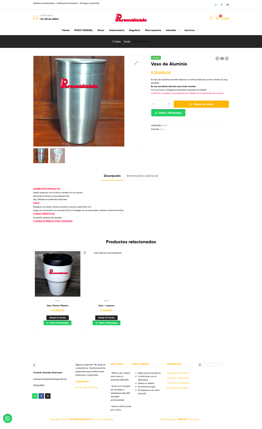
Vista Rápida (57, 276)
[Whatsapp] (216, 5)
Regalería (134, 30)
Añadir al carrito (203, 104)
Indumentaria (116, 30)
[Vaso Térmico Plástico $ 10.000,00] (217, 58)
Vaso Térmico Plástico (57, 305)
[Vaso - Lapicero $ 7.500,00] (227, 58)
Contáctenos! (46, 15)
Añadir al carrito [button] (57, 317)
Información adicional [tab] (142, 176)
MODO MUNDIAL (83, 30)
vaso (162, 129)
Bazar (101, 30)
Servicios (190, 30)
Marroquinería (153, 30)
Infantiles (171, 30)
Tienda (65, 30)
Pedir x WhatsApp (170, 113)
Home (118, 41)
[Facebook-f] (222, 5)
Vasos (165, 125)
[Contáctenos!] (35, 17)
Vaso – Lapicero (106, 305)
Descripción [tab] (112, 176)
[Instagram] (228, 5)
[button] (136, 63)
